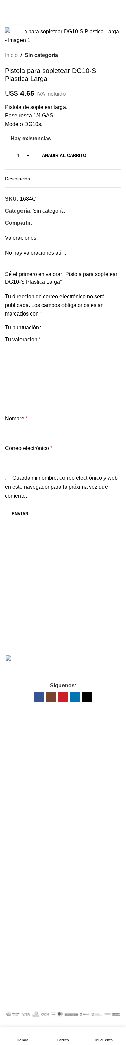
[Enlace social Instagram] (51, 697)
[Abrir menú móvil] (8, 10)
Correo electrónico (28, 448)
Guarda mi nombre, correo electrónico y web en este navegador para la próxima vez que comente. (61, 487)
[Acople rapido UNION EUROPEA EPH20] (33, 556)
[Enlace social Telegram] (59, 222)
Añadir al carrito (64, 155)
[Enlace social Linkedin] (75, 697)
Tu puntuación (22, 327)
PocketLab (93, 997)
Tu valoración (23, 339)
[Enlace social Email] (44, 222)
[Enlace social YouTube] (63, 697)
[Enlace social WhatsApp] (51, 222)
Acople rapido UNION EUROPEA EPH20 (29, 567)
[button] (33, 591)
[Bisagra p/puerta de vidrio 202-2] (92, 556)
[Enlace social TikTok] (87, 697)
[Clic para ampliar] (17, 31)
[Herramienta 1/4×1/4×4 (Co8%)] (33, 605)
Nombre (16, 418)
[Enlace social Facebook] (36, 222)
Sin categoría (41, 55)
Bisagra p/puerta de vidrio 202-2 (92, 567)
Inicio (11, 55)
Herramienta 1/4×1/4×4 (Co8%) (30, 617)
